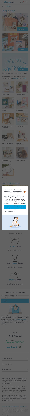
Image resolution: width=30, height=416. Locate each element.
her (25, 203)
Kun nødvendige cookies (20, 207)
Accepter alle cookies (9, 207)
